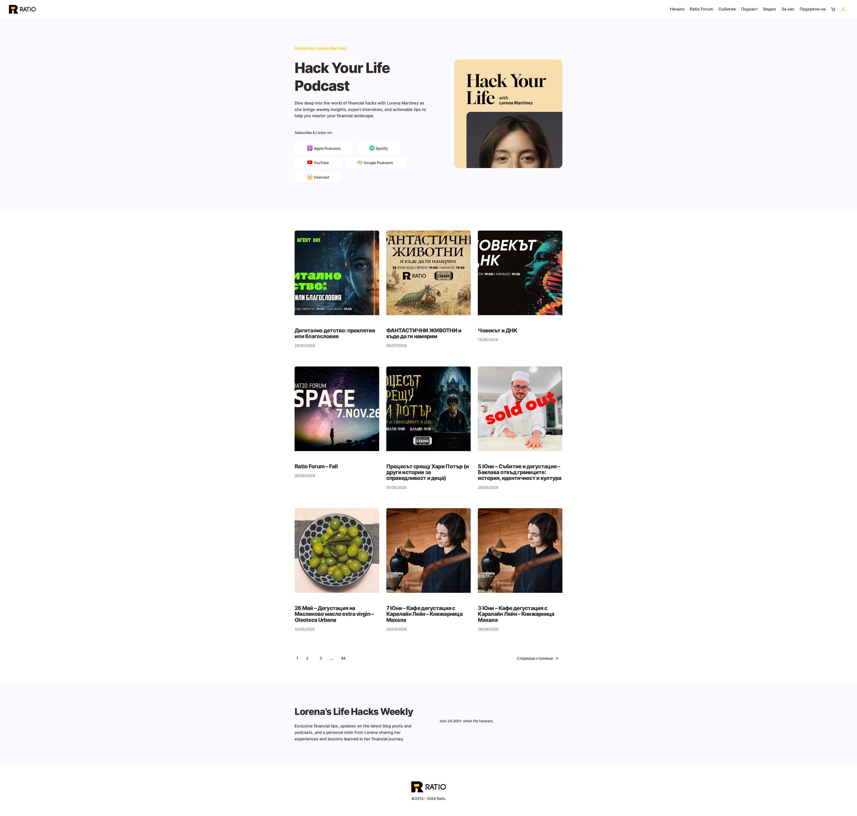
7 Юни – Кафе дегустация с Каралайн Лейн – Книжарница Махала (424, 614)
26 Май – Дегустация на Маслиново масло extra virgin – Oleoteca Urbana (334, 614)
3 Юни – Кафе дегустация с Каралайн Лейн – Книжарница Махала (516, 614)
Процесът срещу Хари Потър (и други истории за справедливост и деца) (427, 472)
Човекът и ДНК (497, 330)
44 (343, 658)
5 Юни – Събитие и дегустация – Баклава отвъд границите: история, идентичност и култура (519, 472)
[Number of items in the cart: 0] (833, 9)
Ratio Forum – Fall (316, 466)
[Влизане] (843, 9)
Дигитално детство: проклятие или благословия (335, 333)
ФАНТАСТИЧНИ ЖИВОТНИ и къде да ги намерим (424, 333)
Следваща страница (537, 658)
